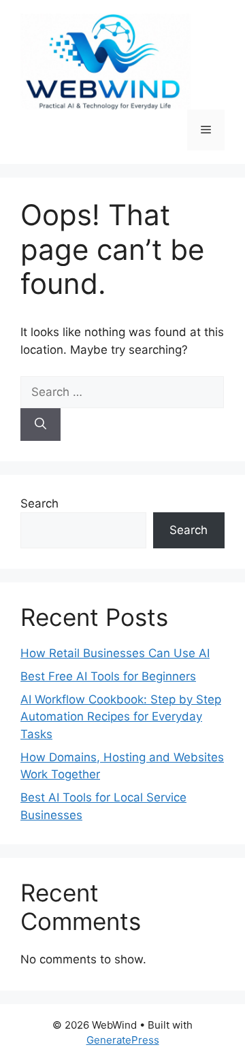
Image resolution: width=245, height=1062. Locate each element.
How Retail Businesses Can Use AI (115, 653)
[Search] (40, 424)
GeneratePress (122, 1039)
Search (39, 503)
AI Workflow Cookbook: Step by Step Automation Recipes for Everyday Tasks (120, 717)
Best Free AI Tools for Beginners (108, 676)
